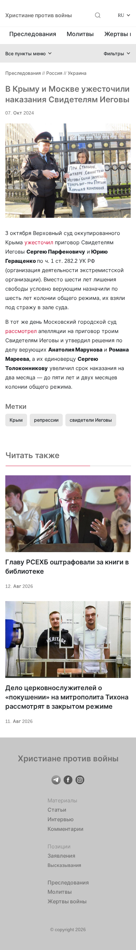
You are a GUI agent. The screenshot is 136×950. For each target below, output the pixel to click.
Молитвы (80, 33)
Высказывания (64, 865)
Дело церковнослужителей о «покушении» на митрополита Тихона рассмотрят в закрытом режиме (66, 697)
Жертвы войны (67, 901)
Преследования (32, 33)
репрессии (46, 420)
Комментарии (66, 829)
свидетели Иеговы (91, 420)
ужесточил (39, 242)
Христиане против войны (38, 15)
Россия (54, 73)
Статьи (57, 809)
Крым (16, 420)
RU (121, 15)
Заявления (61, 855)
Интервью (61, 819)
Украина (77, 73)
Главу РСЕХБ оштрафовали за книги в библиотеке (67, 566)
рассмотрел (21, 331)
